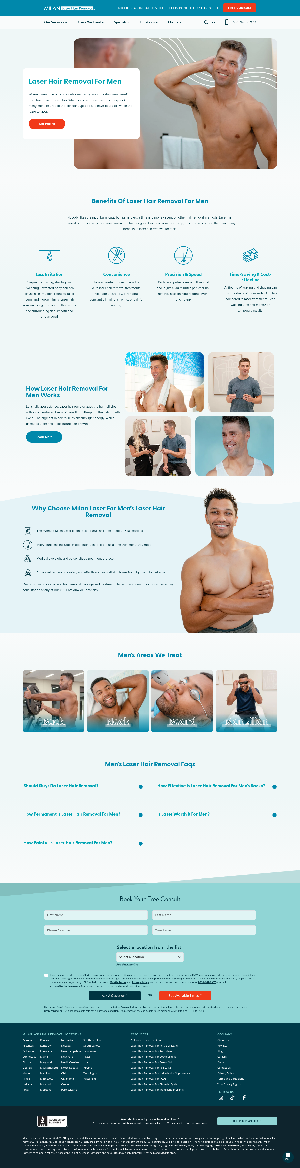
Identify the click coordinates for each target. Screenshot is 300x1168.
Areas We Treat (89, 22)
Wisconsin (89, 1078)
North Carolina (70, 1062)
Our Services (54, 22)
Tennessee (89, 1051)
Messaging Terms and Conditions (219, 1145)
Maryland (46, 1062)
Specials (120, 22)
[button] (83, 786)
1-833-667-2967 (207, 982)
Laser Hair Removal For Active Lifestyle (154, 1045)
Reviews (222, 1045)
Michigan (45, 1073)
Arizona (27, 1040)
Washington (90, 1073)
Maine (44, 1056)
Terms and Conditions (230, 1078)
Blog (220, 1051)
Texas (86, 1056)
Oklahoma (67, 1078)
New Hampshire (71, 1051)
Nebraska (67, 1040)
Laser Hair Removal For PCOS (148, 1078)
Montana (45, 1089)
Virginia (87, 1067)
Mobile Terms (118, 982)
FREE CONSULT (240, 8)
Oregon (65, 1084)
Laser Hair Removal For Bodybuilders (153, 1056)
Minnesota (46, 1078)
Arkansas (28, 1045)
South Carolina (92, 1040)
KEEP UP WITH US (247, 1121)
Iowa (26, 1089)
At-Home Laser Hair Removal (148, 1040)
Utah (86, 1062)
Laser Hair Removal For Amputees (151, 1051)
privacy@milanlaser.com (65, 986)
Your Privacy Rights (229, 1084)
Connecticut (30, 1056)
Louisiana (46, 1051)
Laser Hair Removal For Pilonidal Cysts (154, 1084)
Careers (222, 1056)
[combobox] (149, 957)
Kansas (44, 1040)
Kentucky (46, 1045)
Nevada (66, 1045)
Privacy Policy (140, 982)
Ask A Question (114, 995)
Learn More (44, 437)
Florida (27, 1062)
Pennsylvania (69, 1089)
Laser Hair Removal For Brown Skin (152, 1062)
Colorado (28, 1051)
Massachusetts (49, 1067)
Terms (146, 1007)
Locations (147, 22)
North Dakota (69, 1067)
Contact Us (224, 1067)
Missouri (45, 1084)
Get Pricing (47, 123)
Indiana (27, 1084)
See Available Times (185, 995)
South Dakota (91, 1045)
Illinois (26, 1078)
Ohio (64, 1073)
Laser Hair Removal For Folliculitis (151, 1067)
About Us (223, 1040)
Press (220, 1062)
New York (67, 1056)
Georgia (27, 1067)
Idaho (26, 1073)
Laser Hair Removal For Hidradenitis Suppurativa (160, 1073)
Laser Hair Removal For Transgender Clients (157, 1089)
